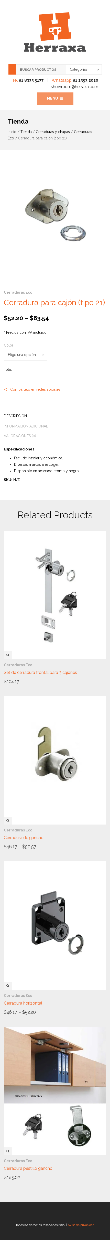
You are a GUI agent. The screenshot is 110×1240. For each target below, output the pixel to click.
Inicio (12, 132)
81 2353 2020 (85, 80)
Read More (18, 681)
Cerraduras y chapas (53, 132)
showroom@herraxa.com (74, 86)
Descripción (15, 416)
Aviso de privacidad (81, 1225)
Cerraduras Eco (18, 292)
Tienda (26, 132)
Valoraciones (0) (20, 436)
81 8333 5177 (31, 80)
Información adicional (26, 426)
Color (8, 345)
